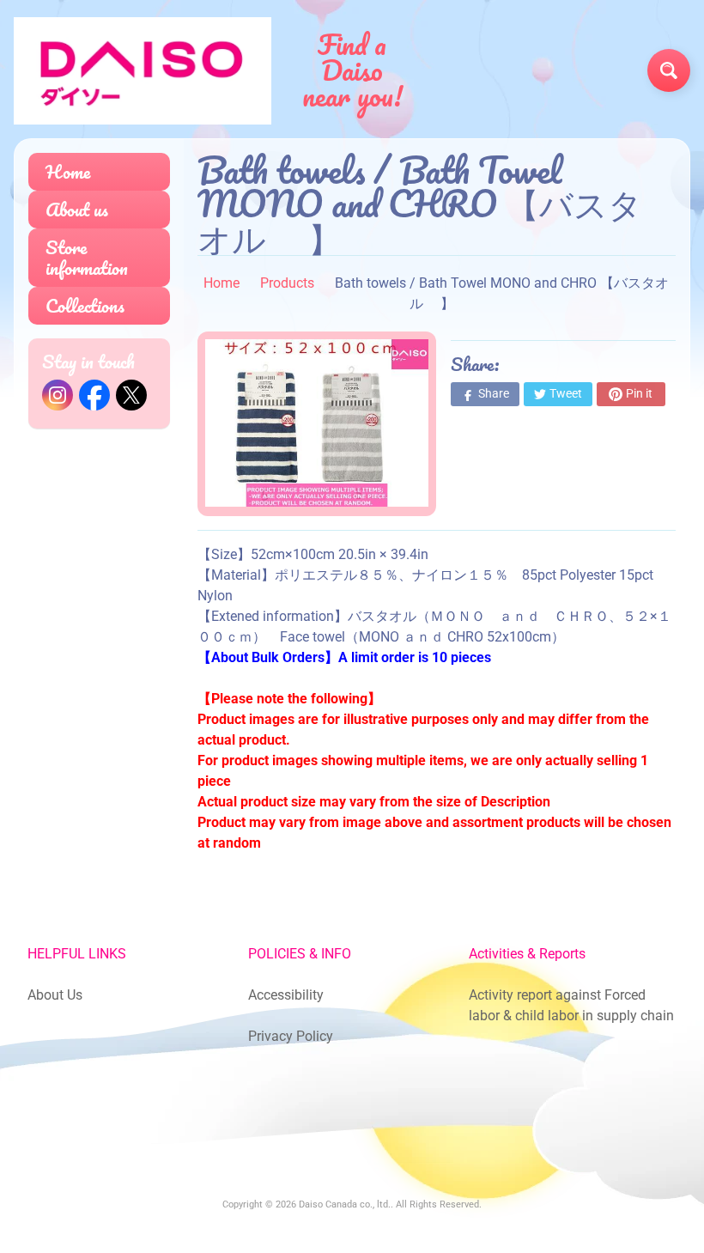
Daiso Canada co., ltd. (345, 1204)
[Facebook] (94, 395)
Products (287, 283)
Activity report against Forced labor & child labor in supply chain (571, 1005)
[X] (131, 395)
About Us (54, 995)
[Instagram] (57, 395)
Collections (85, 305)
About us (77, 209)
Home (68, 171)
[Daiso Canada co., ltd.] (142, 71)
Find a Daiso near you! (352, 70)
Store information (87, 257)
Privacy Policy (290, 1036)
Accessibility (286, 995)
